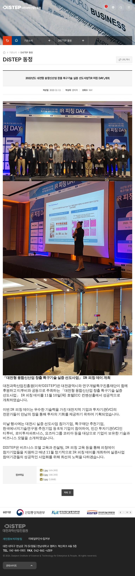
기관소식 (13, 52)
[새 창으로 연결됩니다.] (31, 512)
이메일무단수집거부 (39, 538)
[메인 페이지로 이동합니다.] (22, 7)
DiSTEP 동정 (27, 52)
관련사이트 (11, 565)
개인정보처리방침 (12, 539)
